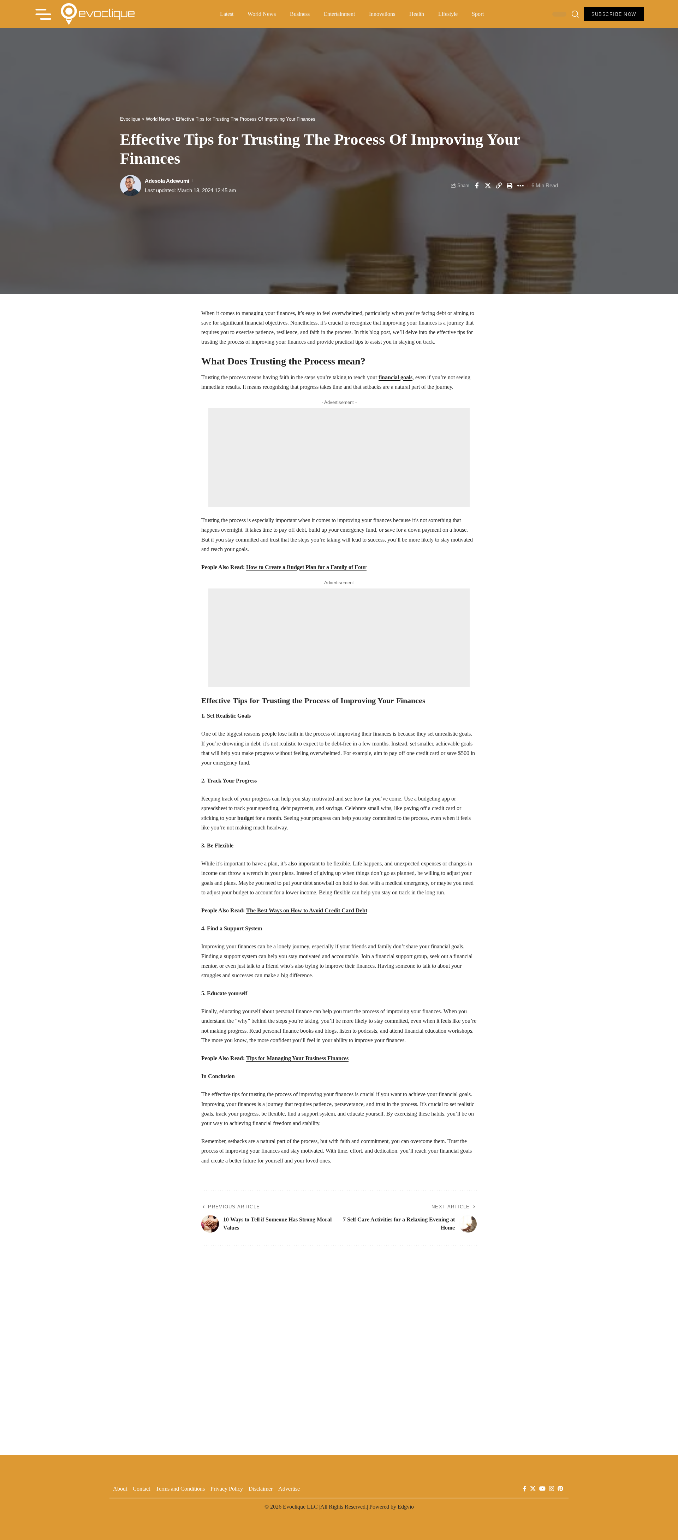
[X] (532, 1488)
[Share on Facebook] (477, 185)
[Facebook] (524, 1488)
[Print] (510, 185)
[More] (520, 185)
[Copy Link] (499, 185)
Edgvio (406, 1507)
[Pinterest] (560, 1488)
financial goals (395, 377)
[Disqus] (339, 1346)
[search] (575, 14)
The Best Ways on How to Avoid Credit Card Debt (306, 910)
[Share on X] (488, 185)
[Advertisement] (339, 457)
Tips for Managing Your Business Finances (297, 1058)
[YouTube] (542, 1488)
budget (245, 818)
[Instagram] (551, 1488)
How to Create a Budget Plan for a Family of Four (306, 567)
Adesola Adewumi (167, 181)
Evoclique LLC (300, 1507)
